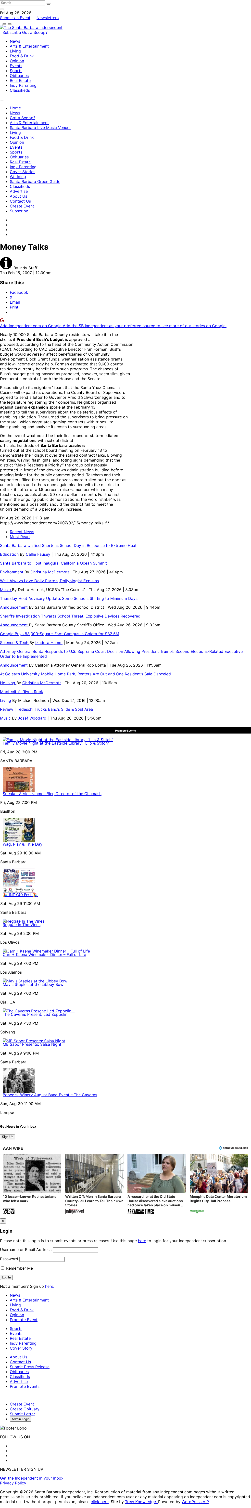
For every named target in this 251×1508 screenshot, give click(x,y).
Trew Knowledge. (141, 1501)
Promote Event (24, 1319)
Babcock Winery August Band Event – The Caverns (50, 1094)
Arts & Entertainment (29, 46)
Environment (12, 571)
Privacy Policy (13, 1483)
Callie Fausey (38, 554)
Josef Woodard (32, 718)
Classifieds (20, 90)
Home (15, 107)
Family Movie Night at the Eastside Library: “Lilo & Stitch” (56, 743)
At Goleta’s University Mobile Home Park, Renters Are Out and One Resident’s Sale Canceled (85, 673)
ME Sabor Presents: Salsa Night (32, 1044)
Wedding (18, 176)
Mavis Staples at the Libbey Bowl (33, 984)
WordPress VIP (195, 1501)
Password (9, 1258)
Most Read (20, 536)
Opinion (17, 60)
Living (15, 51)
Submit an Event (15, 17)
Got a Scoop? (35, 32)
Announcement (14, 607)
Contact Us (20, 201)
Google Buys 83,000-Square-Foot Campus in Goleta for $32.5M (59, 633)
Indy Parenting (23, 85)
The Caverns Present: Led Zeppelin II (37, 1014)
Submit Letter (22, 1413)
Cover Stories (22, 171)
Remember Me (19, 1268)
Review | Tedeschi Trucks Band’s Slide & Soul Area (47, 709)
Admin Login (20, 1419)
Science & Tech (14, 642)
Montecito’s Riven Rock (21, 691)
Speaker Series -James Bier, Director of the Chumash (52, 793)
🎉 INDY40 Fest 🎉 (20, 894)
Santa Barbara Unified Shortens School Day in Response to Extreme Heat (68, 545)
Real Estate (20, 80)
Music (6, 589)
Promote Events (24, 1386)
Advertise (19, 191)
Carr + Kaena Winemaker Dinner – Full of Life (44, 954)
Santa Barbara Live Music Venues (40, 127)
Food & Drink (22, 55)
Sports (16, 70)
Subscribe (12, 32)
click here (100, 1501)
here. (49, 1286)
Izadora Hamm (49, 642)
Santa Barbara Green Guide (35, 181)
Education (10, 554)
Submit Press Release (30, 1366)
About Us (18, 196)
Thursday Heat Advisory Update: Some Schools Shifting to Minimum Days (69, 598)
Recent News (22, 531)
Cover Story (21, 1348)
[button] (32, 1184)
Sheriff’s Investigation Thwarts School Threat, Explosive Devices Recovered (70, 616)
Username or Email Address (25, 1249)
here (142, 1240)
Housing (8, 682)
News (15, 41)
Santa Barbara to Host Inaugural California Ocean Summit (53, 563)
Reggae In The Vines (21, 924)
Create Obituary (24, 1408)
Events (16, 65)
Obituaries (19, 75)
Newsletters (48, 17)
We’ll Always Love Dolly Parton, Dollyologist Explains (49, 580)
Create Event (22, 206)
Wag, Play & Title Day (22, 844)
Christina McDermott (49, 571)
